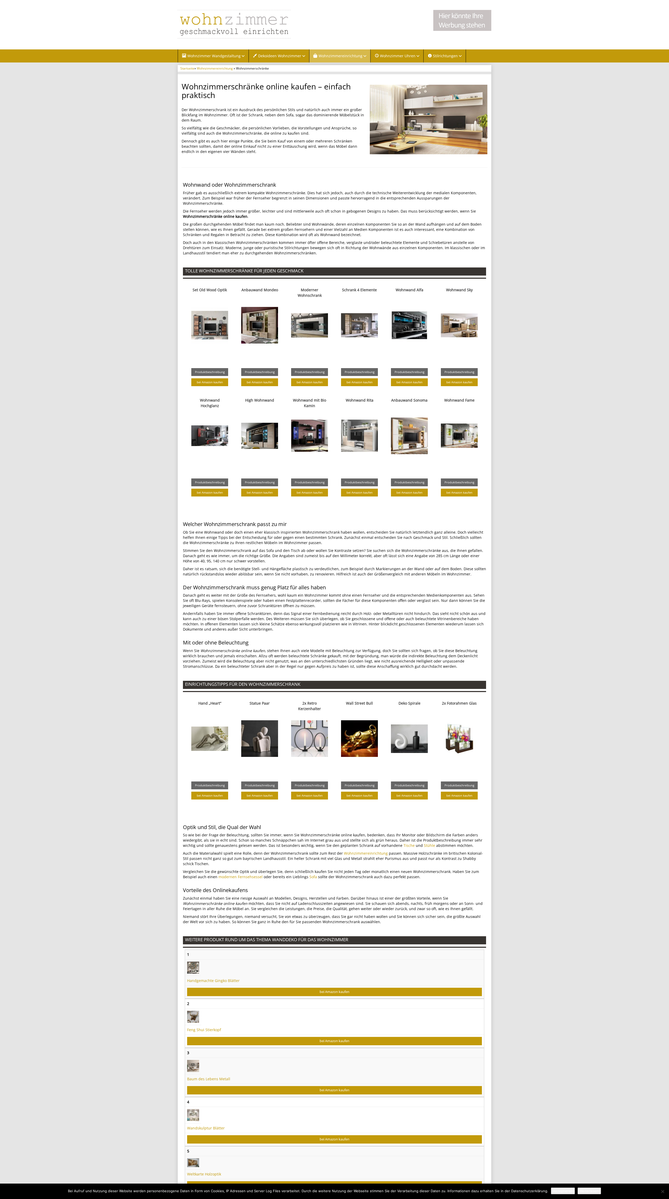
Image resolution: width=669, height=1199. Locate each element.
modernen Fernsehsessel (240, 876)
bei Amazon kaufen (210, 382)
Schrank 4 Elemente (359, 289)
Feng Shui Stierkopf (204, 1029)
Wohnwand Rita (359, 400)
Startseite (187, 68)
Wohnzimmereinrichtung (215, 68)
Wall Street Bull (359, 703)
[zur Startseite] (243, 24)
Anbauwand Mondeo (259, 289)
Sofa (313, 876)
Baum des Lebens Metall (208, 1078)
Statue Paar (260, 703)
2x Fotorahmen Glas (459, 703)
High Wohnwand (259, 400)
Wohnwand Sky (459, 289)
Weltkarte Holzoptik (204, 1174)
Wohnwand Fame (459, 400)
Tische (409, 845)
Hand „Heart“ (209, 703)
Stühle (429, 845)
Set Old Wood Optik (210, 289)
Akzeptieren (563, 1191)
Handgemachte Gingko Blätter (213, 980)
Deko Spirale (409, 703)
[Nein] (662, 1191)
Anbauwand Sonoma (409, 400)
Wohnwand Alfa (409, 289)
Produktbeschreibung (210, 372)
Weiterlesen (589, 1191)
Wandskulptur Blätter (206, 1128)
